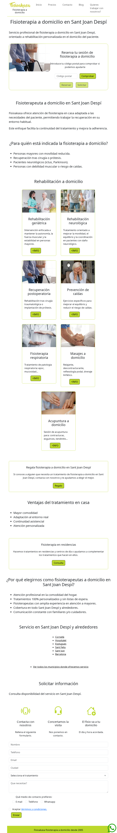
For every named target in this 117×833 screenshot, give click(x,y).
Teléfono (33, 801)
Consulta (58, 562)
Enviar (16, 815)
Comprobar (87, 76)
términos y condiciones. (34, 809)
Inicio (39, 4)
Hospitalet (60, 640)
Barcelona (60, 654)
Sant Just (60, 650)
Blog (81, 4)
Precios (52, 4)
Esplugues (60, 643)
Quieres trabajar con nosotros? (96, 8)
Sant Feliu (60, 647)
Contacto (67, 4)
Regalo (58, 485)
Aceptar (29, 809)
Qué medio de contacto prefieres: (34, 796)
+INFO (35, 250)
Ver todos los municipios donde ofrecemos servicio (60, 666)
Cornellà (59, 637)
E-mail (19, 801)
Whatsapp (49, 801)
